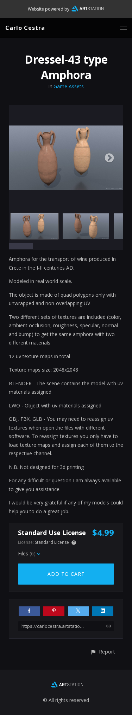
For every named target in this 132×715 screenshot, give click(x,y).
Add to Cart (66, 574)
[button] (102, 651)
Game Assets (69, 86)
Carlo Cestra (25, 28)
